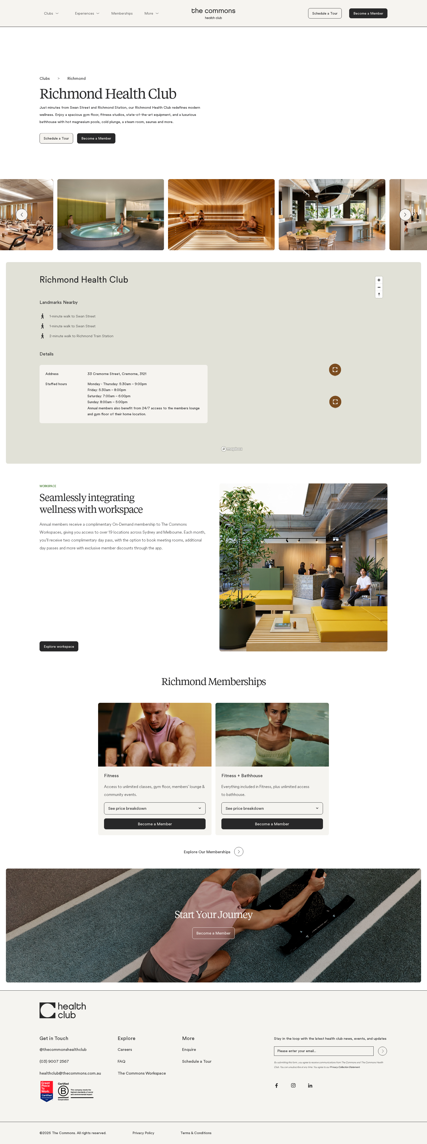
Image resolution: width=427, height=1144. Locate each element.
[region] (303, 363)
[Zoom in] (379, 280)
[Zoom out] (379, 287)
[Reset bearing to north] (379, 294)
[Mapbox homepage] (232, 449)
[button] (51, 13)
